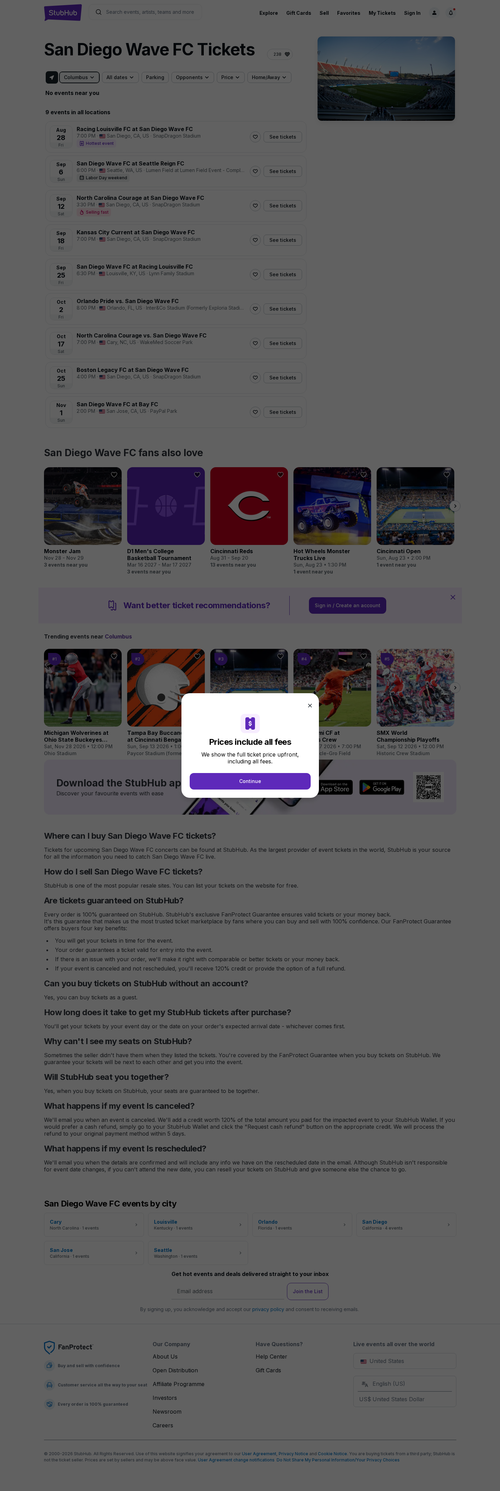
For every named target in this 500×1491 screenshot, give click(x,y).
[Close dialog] (310, 705)
